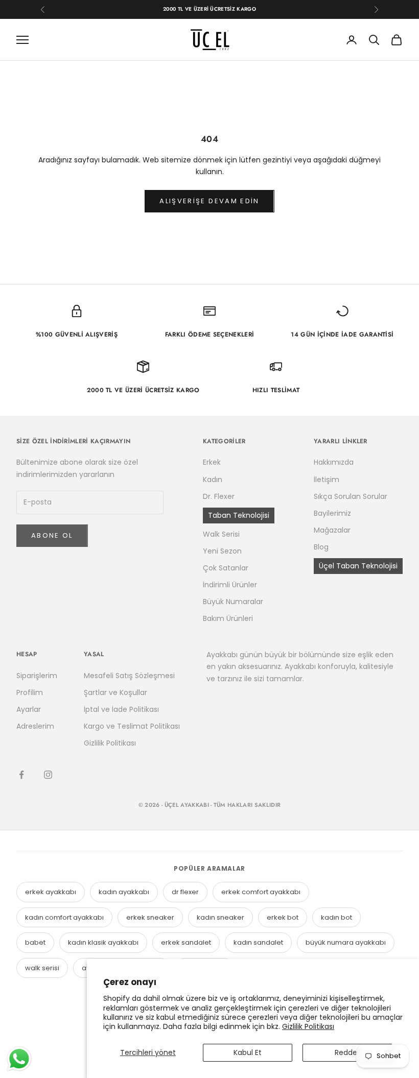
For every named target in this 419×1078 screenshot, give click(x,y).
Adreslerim (35, 726)
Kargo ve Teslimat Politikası (132, 726)
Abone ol (52, 535)
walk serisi (42, 968)
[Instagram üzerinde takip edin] (48, 775)
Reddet (347, 1052)
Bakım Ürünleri (228, 618)
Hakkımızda (334, 462)
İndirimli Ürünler (230, 585)
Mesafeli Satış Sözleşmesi (129, 675)
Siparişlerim (36, 675)
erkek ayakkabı (50, 892)
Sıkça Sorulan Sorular (350, 496)
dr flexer (185, 892)
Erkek (212, 462)
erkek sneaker (150, 917)
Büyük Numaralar (233, 601)
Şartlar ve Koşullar (115, 692)
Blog (321, 547)
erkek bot (282, 917)
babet (35, 942)
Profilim (29, 692)
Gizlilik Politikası (308, 1026)
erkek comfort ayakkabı (260, 892)
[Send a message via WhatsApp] (19, 1059)
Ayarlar (28, 709)
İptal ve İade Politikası (121, 709)
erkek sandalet (186, 942)
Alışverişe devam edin (209, 201)
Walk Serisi (221, 534)
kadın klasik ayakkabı (103, 942)
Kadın (212, 479)
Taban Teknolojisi (238, 515)
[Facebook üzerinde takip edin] (21, 775)
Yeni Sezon (222, 551)
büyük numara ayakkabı (346, 942)
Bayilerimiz (332, 513)
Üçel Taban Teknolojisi (358, 566)
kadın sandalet (258, 942)
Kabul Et (248, 1052)
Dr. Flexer (219, 496)
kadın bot (336, 917)
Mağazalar (332, 530)
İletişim (326, 479)
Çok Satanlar (225, 568)
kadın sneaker (220, 917)
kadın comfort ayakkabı (64, 917)
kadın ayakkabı (124, 892)
